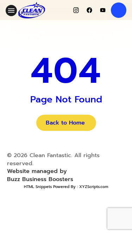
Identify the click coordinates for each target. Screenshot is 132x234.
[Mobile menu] (11, 10)
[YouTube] (103, 10)
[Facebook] (89, 10)
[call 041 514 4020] (118, 10)
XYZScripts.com (93, 186)
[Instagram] (76, 10)
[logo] (31, 10)
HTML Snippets (38, 186)
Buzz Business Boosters (40, 179)
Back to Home (65, 123)
